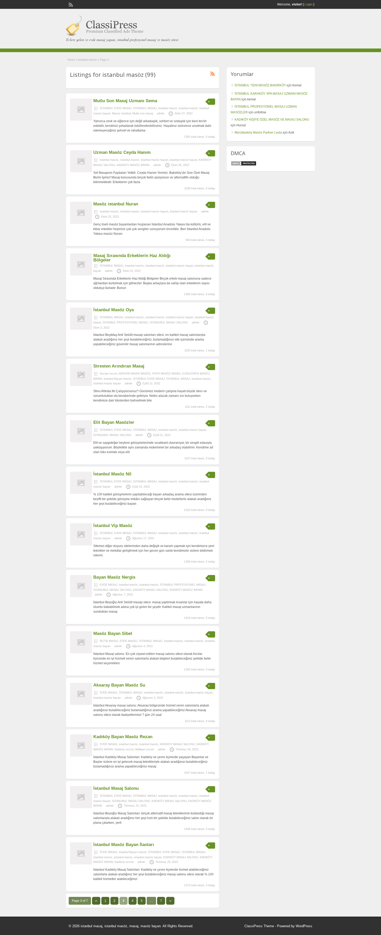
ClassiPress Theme (259, 926)
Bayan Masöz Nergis (114, 577)
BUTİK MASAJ (109, 640)
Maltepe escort (144, 749)
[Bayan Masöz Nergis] (81, 596)
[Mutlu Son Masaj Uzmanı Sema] (81, 119)
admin (160, 113)
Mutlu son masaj (142, 113)
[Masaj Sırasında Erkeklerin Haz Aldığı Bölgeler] (81, 274)
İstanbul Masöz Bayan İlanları (123, 844)
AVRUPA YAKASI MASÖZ (135, 373)
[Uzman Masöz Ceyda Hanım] (81, 171)
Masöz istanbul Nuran (115, 204)
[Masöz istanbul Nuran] (81, 223)
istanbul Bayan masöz (117, 378)
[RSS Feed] (70, 4)
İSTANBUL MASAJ (145, 108)
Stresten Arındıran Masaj (118, 366)
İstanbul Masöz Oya (113, 309)
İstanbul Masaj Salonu (116, 788)
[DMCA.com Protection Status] (244, 165)
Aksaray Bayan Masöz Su (119, 685)
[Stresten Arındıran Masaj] (81, 385)
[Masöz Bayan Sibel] (81, 652)
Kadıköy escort (124, 749)
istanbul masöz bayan (154, 159)
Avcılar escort (108, 373)
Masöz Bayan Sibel (112, 633)
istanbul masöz (87, 59)
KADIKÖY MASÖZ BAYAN (133, 165)
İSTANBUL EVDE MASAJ (116, 108)
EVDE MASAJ (108, 584)
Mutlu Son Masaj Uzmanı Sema (125, 100)
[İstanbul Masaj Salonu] (81, 807)
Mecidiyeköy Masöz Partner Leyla (258, 132)
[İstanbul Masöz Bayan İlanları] (81, 863)
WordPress (304, 926)
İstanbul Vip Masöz (112, 525)
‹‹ (96, 901)
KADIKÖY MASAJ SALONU (150, 589)
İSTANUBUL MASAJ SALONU (169, 322)
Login (309, 4)
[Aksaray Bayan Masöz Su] (81, 704)
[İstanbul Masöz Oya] (81, 328)
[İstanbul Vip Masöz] (81, 544)
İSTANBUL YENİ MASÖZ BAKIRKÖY (260, 85)
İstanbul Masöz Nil (112, 474)
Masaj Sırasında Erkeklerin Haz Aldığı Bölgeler (132, 257)
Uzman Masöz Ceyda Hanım (122, 152)
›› (170, 901)
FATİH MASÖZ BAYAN (166, 373)
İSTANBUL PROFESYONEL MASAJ (125, 322)
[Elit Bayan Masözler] (81, 441)
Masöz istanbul (121, 113)
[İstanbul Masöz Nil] (81, 493)
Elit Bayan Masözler (113, 422)
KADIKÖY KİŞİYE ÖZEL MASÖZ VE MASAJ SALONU (272, 119)
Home (71, 59)
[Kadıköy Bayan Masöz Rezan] (81, 755)
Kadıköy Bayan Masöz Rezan (122, 736)
